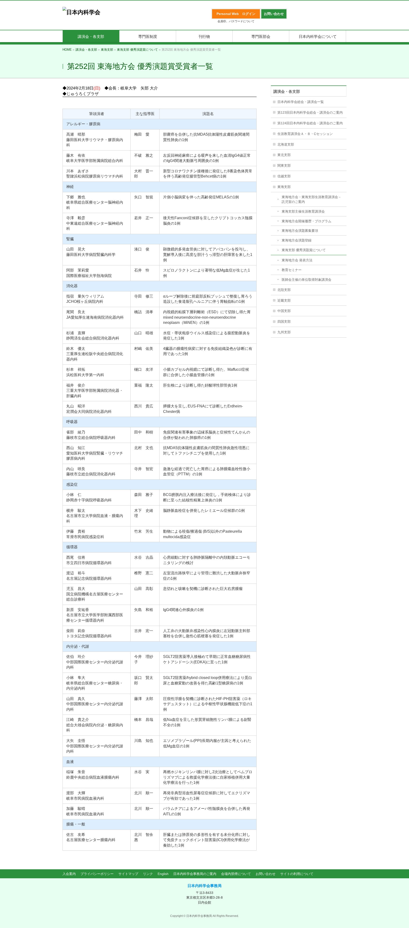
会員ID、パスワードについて (236, 21)
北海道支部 (285, 144)
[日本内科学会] (81, 12)
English (163, 874)
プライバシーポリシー (97, 874)
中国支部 (284, 311)
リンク (148, 874)
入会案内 (69, 874)
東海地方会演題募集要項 (300, 230)
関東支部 (284, 165)
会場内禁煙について (236, 874)
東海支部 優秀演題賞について (304, 250)
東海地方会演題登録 (296, 240)
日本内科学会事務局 (204, 886)
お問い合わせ (266, 874)
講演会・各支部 (286, 91)
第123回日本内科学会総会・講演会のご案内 (310, 112)
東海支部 (284, 187)
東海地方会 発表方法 (297, 260)
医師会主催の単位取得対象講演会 (306, 279)
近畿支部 (284, 300)
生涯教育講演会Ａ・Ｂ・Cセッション (305, 134)
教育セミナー (292, 270)
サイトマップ (128, 874)
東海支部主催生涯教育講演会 (303, 211)
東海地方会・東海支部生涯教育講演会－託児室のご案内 (311, 199)
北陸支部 (284, 290)
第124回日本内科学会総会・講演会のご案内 (310, 123)
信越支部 (284, 176)
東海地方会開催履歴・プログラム (306, 221)
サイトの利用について (296, 874)
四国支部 (284, 321)
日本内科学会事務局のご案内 (194, 874)
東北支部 (284, 155)
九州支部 (284, 332)
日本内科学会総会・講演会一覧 (300, 102)
